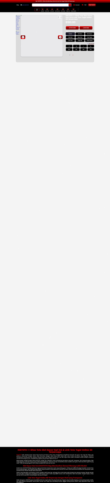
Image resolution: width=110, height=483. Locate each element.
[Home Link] (25, 5)
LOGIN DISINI (86, 27)
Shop (18, 4)
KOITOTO (18, 454)
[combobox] (50, 5)
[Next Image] (60, 37)
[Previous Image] (23, 37)
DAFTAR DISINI (72, 27)
